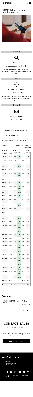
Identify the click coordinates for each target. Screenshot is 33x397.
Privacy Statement (11, 363)
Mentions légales (11, 365)
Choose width (10, 135)
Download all (24, 311)
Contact (8, 361)
